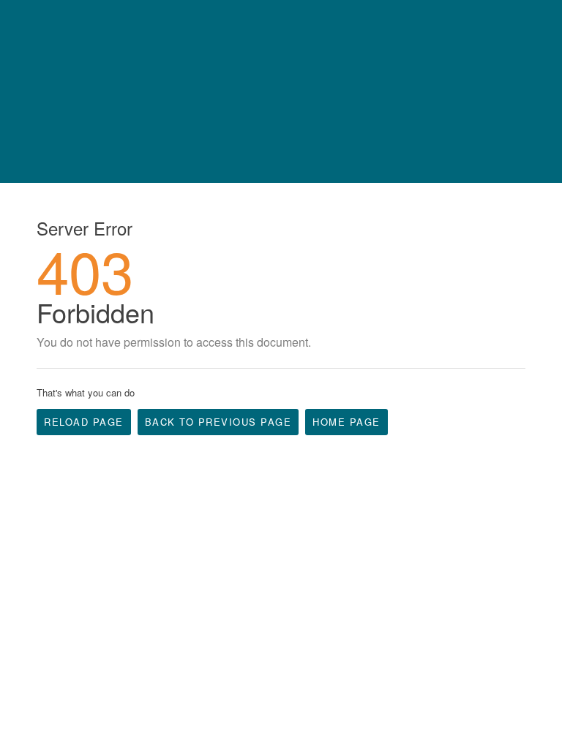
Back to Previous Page (218, 422)
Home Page (346, 422)
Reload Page (84, 422)
